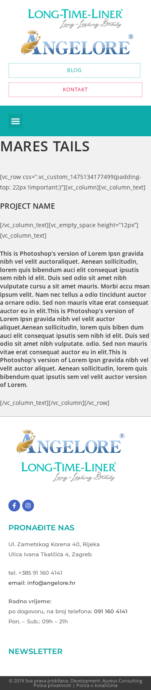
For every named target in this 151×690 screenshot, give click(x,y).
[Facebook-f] (14, 505)
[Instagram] (28, 505)
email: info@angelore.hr (42, 582)
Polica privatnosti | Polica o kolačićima (75, 685)
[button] (15, 121)
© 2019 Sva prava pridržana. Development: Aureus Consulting (75, 680)
